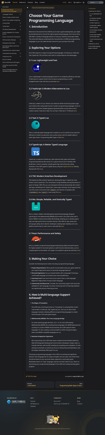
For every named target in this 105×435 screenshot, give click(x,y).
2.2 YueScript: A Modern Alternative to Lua (95, 19)
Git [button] (69, 2)
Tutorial (15, 2)
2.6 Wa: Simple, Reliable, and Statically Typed (95, 35)
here (57, 81)
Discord (56, 401)
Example (30, 2)
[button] (11, 14)
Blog (36, 2)
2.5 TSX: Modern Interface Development (96, 31)
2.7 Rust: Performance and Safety (96, 40)
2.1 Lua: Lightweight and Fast (96, 14)
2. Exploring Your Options (94, 11)
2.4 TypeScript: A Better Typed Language (95, 26)
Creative (42, 2)
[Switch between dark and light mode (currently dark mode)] (83, 2)
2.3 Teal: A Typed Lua (95, 23)
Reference (22, 2)
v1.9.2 (64, 2)
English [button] (77, 2)
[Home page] (27, 7)
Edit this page (32, 376)
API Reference (34, 404)
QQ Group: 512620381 (61, 404)
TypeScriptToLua (68, 166)
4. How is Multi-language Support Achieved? (94, 47)
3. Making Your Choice (93, 43)
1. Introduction (92, 8)
